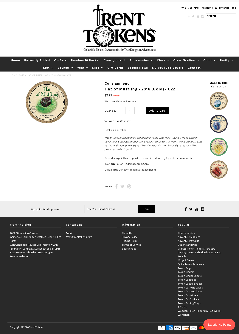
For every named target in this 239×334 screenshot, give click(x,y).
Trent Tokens (36, 327)
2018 (21, 75)
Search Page (129, 248)
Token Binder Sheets (190, 275)
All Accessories (186, 233)
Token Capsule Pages (190, 283)
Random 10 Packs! (85, 60)
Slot (46, 67)
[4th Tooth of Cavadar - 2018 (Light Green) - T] (219, 155)
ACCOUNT (208, 8)
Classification (184, 60)
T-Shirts (182, 307)
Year (80, 67)
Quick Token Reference (191, 264)
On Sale (60, 60)
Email (69, 233)
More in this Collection (218, 84)
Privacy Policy (129, 237)
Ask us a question (116, 130)
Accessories (139, 60)
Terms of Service (131, 244)
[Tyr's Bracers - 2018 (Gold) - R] (219, 177)
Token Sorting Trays (189, 303)
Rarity (224, 60)
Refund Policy (129, 240)
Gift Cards (115, 67)
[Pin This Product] (129, 187)
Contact (194, 67)
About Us (127, 233)
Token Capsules (187, 279)
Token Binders (186, 272)
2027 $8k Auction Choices (24, 233)
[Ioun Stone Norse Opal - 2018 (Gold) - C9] (219, 109)
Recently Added (37, 60)
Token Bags (184, 268)
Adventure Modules (189, 237)
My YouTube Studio (167, 67)
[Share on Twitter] (122, 187)
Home (15, 60)
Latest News (138, 67)
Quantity (110, 110)
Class (161, 60)
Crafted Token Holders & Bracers (196, 248)
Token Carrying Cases (190, 287)
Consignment (114, 60)
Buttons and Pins (187, 244)
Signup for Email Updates (45, 209)
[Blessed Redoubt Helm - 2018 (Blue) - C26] (219, 131)
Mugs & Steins (186, 260)
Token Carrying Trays (190, 291)
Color (207, 60)
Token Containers (188, 295)
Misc (95, 67)
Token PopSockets (188, 299)
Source (63, 67)
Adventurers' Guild (188, 240)
